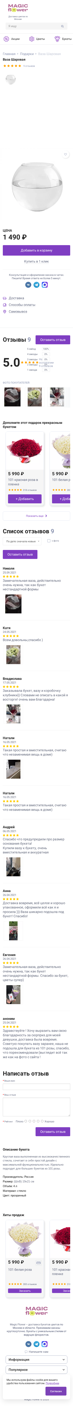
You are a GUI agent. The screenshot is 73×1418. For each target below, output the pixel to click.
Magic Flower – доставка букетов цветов (35, 1324)
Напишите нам (38, 1351)
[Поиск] (62, 26)
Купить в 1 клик (36, 261)
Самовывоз (18, 311)
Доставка (16, 298)
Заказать (25, 1290)
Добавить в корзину (36, 250)
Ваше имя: (9, 1080)
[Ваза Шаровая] (36, 184)
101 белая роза (20, 1269)
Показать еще (34, 515)
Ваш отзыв (10, 1095)
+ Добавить (25, 499)
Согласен (56, 1391)
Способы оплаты (22, 305)
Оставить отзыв (53, 340)
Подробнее (52, 1383)
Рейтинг (8, 1121)
